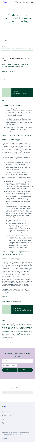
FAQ (3, 419)
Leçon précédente (10, 343)
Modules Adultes (6, 415)
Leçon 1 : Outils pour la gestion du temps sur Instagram (23, 48)
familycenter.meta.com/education (11, 301)
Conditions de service (7, 432)
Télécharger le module (9, 40)
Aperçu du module (6, 48)
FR (27, 2)
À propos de (5, 423)
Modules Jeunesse (6, 411)
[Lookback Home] (5, 2)
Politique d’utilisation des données (10, 434)
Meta (21, 434)
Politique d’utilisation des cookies (21, 432)
